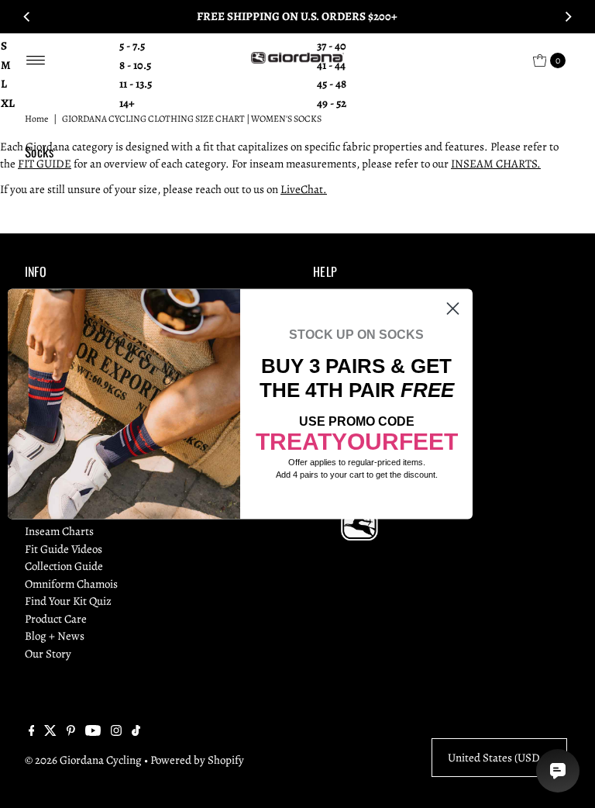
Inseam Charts (59, 531)
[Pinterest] (71, 732)
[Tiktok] (136, 732)
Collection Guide (64, 566)
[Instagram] (116, 732)
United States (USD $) (499, 757)
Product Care (56, 619)
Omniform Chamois (71, 584)
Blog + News (54, 636)
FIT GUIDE (44, 163)
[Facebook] (32, 732)
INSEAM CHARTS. (496, 163)
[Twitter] (50, 732)
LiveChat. (303, 189)
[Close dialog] (452, 308)
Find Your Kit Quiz (68, 601)
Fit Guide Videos (63, 549)
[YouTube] (93, 732)
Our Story (48, 653)
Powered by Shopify (197, 760)
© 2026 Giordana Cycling (83, 760)
